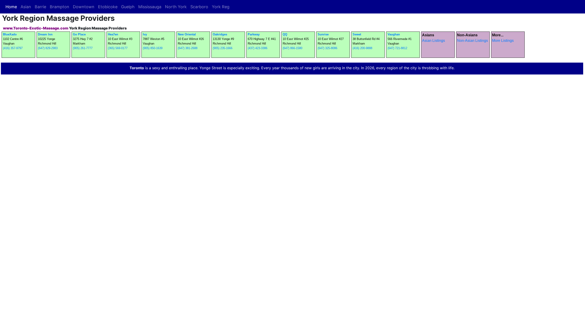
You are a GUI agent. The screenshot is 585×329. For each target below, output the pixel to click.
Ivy (145, 34)
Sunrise (323, 34)
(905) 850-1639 (152, 48)
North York (176, 6)
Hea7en (113, 34)
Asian (26, 6)
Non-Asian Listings (472, 40)
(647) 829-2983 (48, 48)
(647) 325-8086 (327, 48)
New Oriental (187, 34)
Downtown (83, 6)
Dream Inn (45, 34)
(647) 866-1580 (292, 48)
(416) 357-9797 (13, 48)
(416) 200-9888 (362, 48)
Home (12, 6)
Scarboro (199, 6)
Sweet (357, 34)
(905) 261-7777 (83, 48)
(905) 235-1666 (222, 48)
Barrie (40, 6)
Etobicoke (107, 6)
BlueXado (10, 34)
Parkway (254, 34)
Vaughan (394, 34)
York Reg (220, 6)
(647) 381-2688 (187, 48)
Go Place (79, 34)
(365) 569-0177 (118, 48)
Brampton (59, 6)
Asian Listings (433, 40)
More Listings (503, 40)
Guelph (128, 6)
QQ (285, 34)
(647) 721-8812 (397, 48)
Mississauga (149, 6)
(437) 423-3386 (257, 48)
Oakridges (220, 34)
